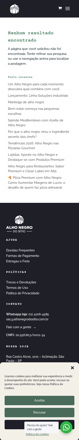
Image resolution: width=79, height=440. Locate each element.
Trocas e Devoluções (21, 282)
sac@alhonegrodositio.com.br (27, 319)
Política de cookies (37, 434)
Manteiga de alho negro (26, 102)
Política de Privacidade (22, 293)
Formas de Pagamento (22, 256)
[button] (72, 368)
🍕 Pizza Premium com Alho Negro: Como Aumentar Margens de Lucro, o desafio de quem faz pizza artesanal (36, 182)
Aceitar (39, 400)
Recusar (39, 412)
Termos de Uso (17, 287)
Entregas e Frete (18, 261)
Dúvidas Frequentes (20, 250)
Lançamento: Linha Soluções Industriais (38, 96)
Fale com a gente (21, 327)
